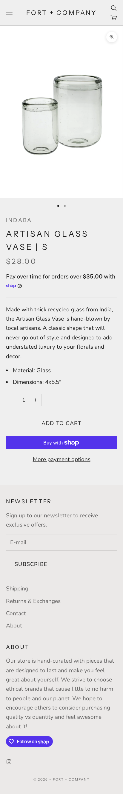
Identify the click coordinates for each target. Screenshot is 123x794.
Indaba (19, 220)
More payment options (61, 459)
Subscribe (31, 564)
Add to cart (61, 423)
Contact (16, 613)
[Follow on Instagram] (9, 762)
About (14, 626)
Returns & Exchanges (33, 601)
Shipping (17, 589)
